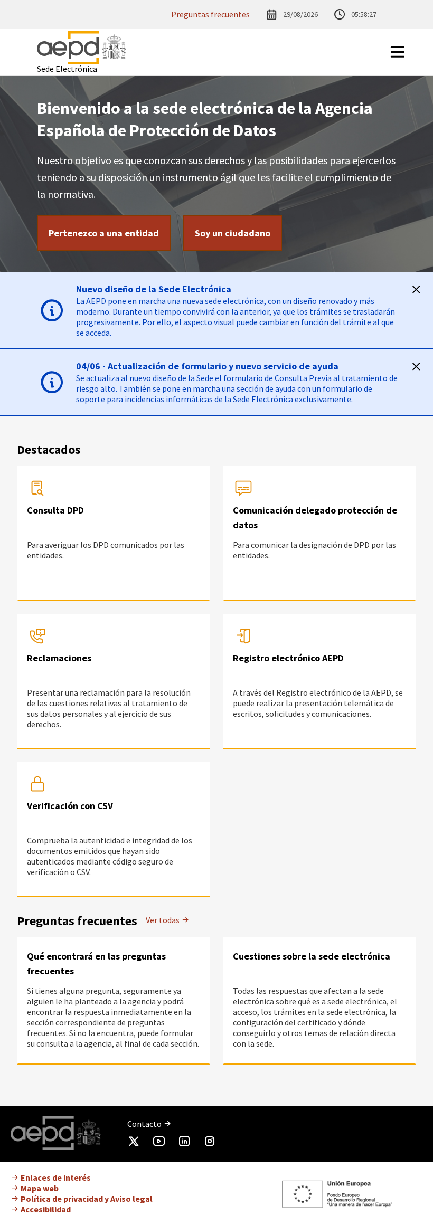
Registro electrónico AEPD (288, 658)
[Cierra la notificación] (416, 289)
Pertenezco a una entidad (104, 233)
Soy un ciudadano (232, 233)
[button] (410, 52)
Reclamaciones (59, 658)
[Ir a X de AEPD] (133, 1143)
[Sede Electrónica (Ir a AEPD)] (81, 47)
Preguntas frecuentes (210, 14)
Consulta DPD (55, 510)
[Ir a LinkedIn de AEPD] (184, 1143)
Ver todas (163, 920)
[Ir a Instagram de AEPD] (209, 1143)
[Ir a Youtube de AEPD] (159, 1143)
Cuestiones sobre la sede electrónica (311, 956)
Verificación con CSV (70, 806)
